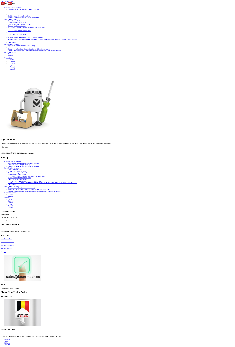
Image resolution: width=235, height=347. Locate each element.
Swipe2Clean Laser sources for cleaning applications (23, 166)
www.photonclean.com (7, 245)
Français (10, 202)
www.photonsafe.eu (6, 248)
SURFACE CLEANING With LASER (19, 178)
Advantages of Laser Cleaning (17, 174)
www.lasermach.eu (6, 239)
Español (10, 207)
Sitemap (10, 196)
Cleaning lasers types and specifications (19, 173)
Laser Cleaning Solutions (11, 186)
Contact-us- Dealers (10, 193)
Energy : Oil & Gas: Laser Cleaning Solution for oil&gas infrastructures (29, 189)
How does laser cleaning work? (17, 171)
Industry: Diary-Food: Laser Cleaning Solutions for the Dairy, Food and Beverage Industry (34, 191)
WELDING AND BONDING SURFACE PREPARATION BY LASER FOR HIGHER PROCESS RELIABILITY (42, 183)
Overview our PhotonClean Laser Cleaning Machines (23, 163)
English (10, 199)
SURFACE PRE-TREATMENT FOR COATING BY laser (25, 181)
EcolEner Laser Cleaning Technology (19, 164)
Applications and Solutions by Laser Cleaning (21, 188)
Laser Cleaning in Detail (15, 169)
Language (7, 197)
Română (10, 206)
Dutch (10, 204)
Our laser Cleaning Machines (12, 161)
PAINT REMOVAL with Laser (17, 179)
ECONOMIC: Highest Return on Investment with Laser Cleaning (27, 176)
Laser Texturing (12, 184)
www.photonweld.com (7, 242)
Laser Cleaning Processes (11, 168)
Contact (10, 194)
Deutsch (10, 201)
